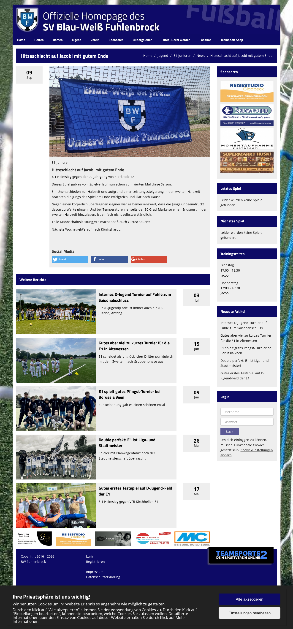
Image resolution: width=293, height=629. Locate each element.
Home (21, 39)
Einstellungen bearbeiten (250, 613)
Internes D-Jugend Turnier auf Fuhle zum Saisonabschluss (135, 297)
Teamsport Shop (232, 39)
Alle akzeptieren (249, 599)
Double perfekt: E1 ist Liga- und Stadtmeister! (127, 443)
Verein (95, 39)
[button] (70, 259)
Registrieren (95, 561)
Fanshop (206, 39)
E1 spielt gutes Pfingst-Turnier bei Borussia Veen (129, 394)
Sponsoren (116, 39)
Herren (39, 39)
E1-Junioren (182, 55)
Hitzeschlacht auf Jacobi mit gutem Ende (241, 55)
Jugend (76, 39)
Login (90, 556)
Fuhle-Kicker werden (176, 39)
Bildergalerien (142, 39)
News (201, 55)
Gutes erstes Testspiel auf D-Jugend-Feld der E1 (135, 491)
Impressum (94, 571)
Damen (58, 39)
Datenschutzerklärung (103, 577)
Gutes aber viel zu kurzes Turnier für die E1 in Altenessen (134, 346)
